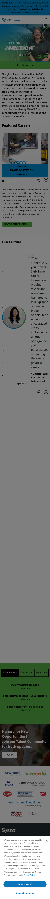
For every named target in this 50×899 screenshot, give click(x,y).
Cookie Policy (29, 875)
